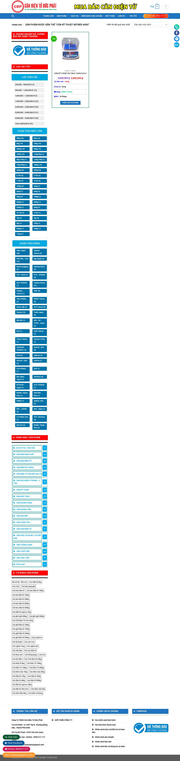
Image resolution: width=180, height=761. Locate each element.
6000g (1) (20, 229)
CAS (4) (19, 355)
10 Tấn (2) (20, 213)
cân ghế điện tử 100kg (20, 625)
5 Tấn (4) (37, 181)
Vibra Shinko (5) (21, 300)
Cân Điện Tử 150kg (19, 668)
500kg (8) (37, 170)
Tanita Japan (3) (38, 313)
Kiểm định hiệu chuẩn (91, 16)
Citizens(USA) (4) (39, 268)
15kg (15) (37, 143)
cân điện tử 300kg (34, 680)
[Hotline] (176, 27)
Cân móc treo (29, 642)
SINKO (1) (20, 401)
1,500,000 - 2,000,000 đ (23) (26, 101)
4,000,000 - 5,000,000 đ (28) (26, 118)
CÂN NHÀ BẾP (22, 516)
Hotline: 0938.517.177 (17, 749)
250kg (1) (37, 229)
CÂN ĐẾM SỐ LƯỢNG (25, 467)
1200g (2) (20, 186)
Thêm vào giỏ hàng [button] (70, 103)
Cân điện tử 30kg (34, 676)
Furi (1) (19, 331)
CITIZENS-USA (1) (22, 418)
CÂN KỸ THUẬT (22, 490)
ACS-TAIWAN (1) (39, 386)
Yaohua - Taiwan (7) (20, 292)
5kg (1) (19, 223)
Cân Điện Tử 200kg (36, 668)
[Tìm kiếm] (13, 16)
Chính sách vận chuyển (104, 737)
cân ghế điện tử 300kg (20, 638)
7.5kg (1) (19, 234)
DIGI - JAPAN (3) (21, 410)
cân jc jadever (36, 638)
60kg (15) (37, 149)
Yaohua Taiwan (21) (39, 284)
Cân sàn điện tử (30, 650)
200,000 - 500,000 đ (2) (24, 84)
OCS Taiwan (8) (40, 307)
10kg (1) (37, 223)
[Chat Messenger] (176, 38)
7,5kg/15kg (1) (39, 159)
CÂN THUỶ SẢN (22, 551)
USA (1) (37, 369)
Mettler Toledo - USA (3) (40, 426)
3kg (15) (37, 138)
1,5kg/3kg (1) (39, 154)
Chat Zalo (12, 737)
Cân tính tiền (17, 659)
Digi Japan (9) (39, 259)
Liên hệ (121, 16)
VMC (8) (37, 291)
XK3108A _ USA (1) (38, 394)
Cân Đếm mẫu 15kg (19, 672)
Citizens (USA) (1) (39, 340)
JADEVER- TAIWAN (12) (21, 348)
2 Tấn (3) (37, 175)
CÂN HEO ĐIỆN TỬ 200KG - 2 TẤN (26, 481)
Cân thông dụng (31, 655)
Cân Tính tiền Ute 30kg (33, 659)
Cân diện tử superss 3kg (21, 612)
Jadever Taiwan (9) (38, 251)
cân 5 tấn (15, 586)
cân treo (42, 655)
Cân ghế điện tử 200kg (20, 633)
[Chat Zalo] (176, 44)
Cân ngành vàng (18, 646)
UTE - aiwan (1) (22, 275)
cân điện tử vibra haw (20, 689)
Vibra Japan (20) (21, 251)
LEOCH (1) (38, 361)
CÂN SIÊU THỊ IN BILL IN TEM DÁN (27, 536)
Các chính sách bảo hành (105, 720)
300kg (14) (20, 149)
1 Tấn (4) (19, 181)
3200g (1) (37, 202)
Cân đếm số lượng (35, 693)
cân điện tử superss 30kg (21, 685)
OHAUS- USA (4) (39, 348)
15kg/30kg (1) (21, 165)
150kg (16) (20, 154)
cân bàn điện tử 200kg (20, 599)
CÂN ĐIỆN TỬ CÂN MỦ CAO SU (29, 474)
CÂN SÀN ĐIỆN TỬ (23, 529)
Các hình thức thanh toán (105, 725)
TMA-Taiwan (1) (38, 332)
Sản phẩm (61, 16)
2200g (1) (20, 207)
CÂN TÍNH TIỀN (22, 558)
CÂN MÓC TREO (23, 496)
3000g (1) (20, 202)
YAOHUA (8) (38, 377)
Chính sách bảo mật (103, 742)
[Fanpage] (176, 33)
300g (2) (37, 207)
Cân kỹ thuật (17, 642)
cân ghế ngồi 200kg (19, 616)
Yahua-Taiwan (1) (21, 340)
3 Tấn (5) (19, 175)
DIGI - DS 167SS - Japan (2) (39, 323)
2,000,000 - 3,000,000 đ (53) (26, 107)
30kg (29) (20, 138)
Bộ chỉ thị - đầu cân (19, 582)
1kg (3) (19, 218)
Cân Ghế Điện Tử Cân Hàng (22, 620)
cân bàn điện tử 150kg (20, 595)
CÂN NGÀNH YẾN (23, 509)
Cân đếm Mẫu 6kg (19, 693)
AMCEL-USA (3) (38, 402)
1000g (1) (37, 197)
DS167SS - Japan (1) (20, 386)
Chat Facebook (15, 743)
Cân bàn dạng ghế (28, 586)
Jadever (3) (38, 355)
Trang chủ (48, 16)
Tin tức (133, 16)
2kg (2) (36, 218)
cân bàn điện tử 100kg (35, 591)
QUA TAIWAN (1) (21, 284)
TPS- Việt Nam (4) (39, 418)
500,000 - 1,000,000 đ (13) (26, 90)
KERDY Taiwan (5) (39, 300)
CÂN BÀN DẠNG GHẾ (25, 454)
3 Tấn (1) (37, 213)
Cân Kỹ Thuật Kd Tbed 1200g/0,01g (70, 73)
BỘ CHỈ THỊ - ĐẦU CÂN (25, 448)
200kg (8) (20, 170)
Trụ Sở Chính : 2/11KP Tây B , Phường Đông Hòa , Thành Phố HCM (29, 726)
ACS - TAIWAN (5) (39, 276)
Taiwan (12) (20, 312)
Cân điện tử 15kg (18, 676)
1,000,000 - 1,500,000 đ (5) (26, 96)
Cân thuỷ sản (17, 655)
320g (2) (37, 191)
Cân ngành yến (32, 646)
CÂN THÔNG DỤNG (24, 545)
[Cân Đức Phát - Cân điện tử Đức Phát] (34, 6)
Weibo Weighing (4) (22, 268)
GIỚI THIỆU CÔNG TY (63, 720)
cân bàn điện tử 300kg (20, 603)
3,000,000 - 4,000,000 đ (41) (26, 112)
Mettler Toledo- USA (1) (22, 394)
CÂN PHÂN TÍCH (23, 522)
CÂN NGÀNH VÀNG (24, 503)
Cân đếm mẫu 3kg (38, 689)
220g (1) (37, 186)
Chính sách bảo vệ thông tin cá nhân (110, 746)
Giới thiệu (110, 16)
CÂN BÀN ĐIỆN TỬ (23, 461)
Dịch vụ (74, 16)
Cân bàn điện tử (18, 591)
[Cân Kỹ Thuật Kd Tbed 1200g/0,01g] (70, 50)
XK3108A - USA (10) (22, 260)
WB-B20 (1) (20, 320)
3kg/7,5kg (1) (21, 159)
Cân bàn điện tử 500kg (20, 608)
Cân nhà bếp (17, 650)
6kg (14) (19, 143)
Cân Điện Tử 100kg (34, 663)
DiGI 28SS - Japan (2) (20, 378)
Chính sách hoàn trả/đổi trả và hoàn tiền (108, 730)
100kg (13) (38, 165)
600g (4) (19, 197)
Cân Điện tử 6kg (18, 663)
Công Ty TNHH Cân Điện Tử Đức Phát (27, 720)
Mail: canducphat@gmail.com (19, 755)
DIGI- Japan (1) (39, 409)
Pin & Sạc (20, 564)
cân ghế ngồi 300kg (36, 616)
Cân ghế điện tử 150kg (20, 629)
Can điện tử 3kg (35, 582)
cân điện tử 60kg (18, 680)
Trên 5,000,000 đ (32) (24, 124)
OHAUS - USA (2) (21, 362)
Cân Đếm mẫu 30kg (37, 672)
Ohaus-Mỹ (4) (21, 307)
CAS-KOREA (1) (21, 370)
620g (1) (19, 191)
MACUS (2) (20, 425)
